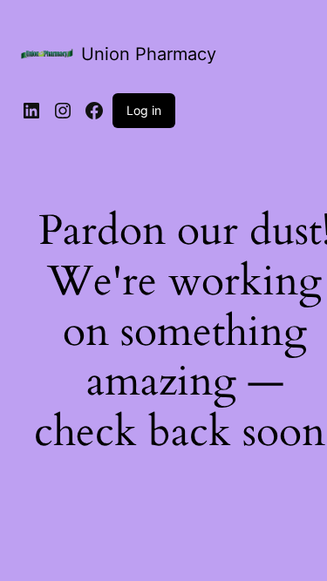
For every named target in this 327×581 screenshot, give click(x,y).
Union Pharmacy (148, 54)
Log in (143, 110)
